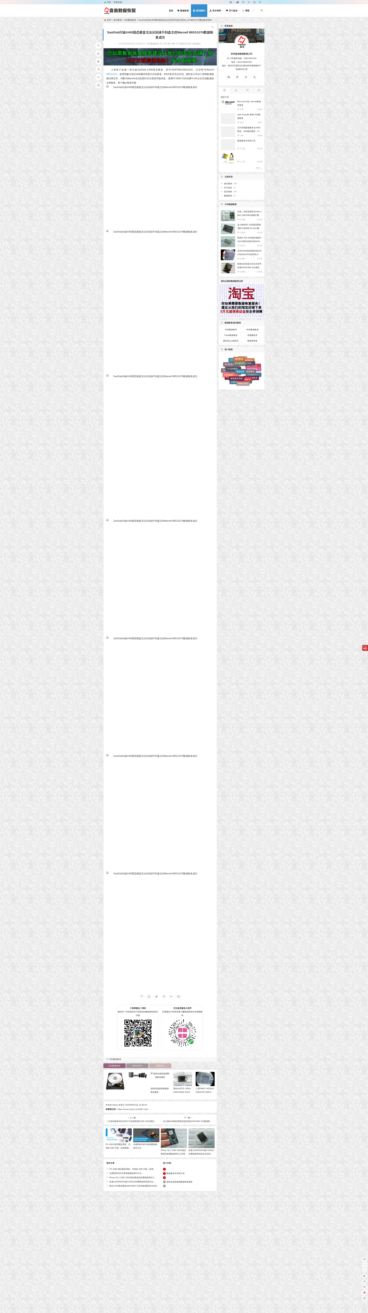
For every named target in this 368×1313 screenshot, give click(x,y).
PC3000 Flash (253, 366)
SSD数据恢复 (130, 20)
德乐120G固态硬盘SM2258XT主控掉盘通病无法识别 (133, 1186)
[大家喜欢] (236, 90)
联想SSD (250, 363)
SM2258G (234, 361)
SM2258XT (242, 361)
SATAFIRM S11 (248, 382)
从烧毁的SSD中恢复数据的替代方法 (125, 1173)
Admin (115, 1105)
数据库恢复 (252, 341)
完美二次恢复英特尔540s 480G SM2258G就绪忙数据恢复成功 (249, 215)
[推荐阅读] (259, 90)
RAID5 (243, 377)
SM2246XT (240, 368)
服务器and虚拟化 (231, 341)
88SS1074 (111, 74)
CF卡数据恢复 (244, 358)
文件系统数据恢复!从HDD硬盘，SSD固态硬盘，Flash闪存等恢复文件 (249, 131)
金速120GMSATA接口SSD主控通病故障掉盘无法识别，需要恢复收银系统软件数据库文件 (149, 1182)
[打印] (169, 43)
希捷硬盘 (249, 379)
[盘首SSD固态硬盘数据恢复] (120, 13)
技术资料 (228, 191)
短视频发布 (252, 335)
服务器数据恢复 (254, 375)
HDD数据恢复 (252, 329)
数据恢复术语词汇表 (175, 1173)
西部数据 (239, 382)
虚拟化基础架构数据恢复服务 (179, 1182)
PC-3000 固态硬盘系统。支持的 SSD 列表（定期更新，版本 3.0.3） (118, 1148)
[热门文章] (247, 90)
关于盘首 (228, 187)
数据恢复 (228, 196)
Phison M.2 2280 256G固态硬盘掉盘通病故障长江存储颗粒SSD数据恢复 (173, 1154)
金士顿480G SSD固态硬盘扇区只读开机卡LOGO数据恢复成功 (249, 228)
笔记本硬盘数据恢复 (254, 372)
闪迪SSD (160, 1066)
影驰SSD (248, 370)
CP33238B (235, 377)
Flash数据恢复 (230, 335)
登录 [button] (109, 2)
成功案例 (117, 20)
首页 (109, 20)
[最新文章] (224, 90)
